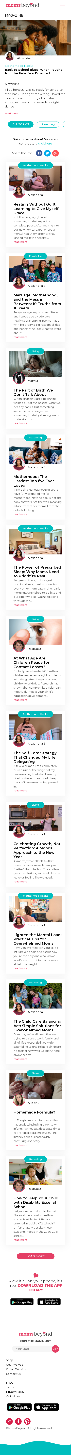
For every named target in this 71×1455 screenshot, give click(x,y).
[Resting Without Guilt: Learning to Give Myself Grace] (35, 178)
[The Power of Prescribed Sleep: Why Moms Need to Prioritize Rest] (35, 541)
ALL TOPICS (20, 124)
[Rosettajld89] (19, 646)
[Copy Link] (55, 153)
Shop (9, 1360)
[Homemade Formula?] (35, 1086)
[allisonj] (19, 1100)
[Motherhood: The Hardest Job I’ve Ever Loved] (35, 450)
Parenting (48, 124)
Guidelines (13, 1396)
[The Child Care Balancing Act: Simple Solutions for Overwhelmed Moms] (35, 995)
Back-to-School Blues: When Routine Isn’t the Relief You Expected (33, 71)
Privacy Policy (15, 1391)
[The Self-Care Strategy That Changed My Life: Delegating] (35, 727)
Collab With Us (16, 1369)
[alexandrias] (19, 192)
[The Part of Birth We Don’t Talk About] (35, 364)
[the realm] (19, 378)
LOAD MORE (36, 1256)
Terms (10, 1387)
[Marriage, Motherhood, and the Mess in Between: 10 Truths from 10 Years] (35, 269)
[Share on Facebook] (39, 153)
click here (45, 143)
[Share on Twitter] (47, 153)
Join (55, 1348)
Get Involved (14, 1364)
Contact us (13, 1374)
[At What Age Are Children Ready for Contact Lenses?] (35, 632)
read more (11, 113)
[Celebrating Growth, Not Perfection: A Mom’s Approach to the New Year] (35, 817)
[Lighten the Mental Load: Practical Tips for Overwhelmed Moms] (35, 908)
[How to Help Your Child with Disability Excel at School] (35, 1172)
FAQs (9, 1382)
